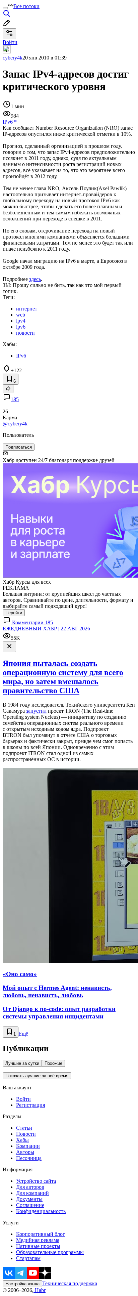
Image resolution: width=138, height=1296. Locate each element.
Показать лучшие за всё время (36, 1075)
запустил (36, 711)
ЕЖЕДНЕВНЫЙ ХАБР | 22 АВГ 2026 (46, 628)
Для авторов (30, 1187)
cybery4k (12, 57)
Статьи (24, 1128)
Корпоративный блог (40, 1234)
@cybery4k (15, 423)
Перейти (13, 612)
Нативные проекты (38, 1246)
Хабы (22, 1140)
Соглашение (30, 1205)
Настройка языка (22, 1283)
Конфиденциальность (41, 1211)
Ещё (23, 1034)
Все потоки (26, 6)
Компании (28, 1146)
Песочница (29, 1158)
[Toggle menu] (5, 8)
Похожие (53, 1063)
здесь (35, 279)
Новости (26, 1134)
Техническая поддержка (69, 1283)
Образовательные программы (50, 1252)
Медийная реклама (37, 1240)
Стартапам (28, 1258)
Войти (23, 1099)
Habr (39, 1290)
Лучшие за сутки (22, 1063)
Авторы (25, 1152)
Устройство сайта (36, 1181)
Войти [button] (10, 42)
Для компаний (32, 1193)
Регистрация (30, 1105)
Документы (29, 1199)
